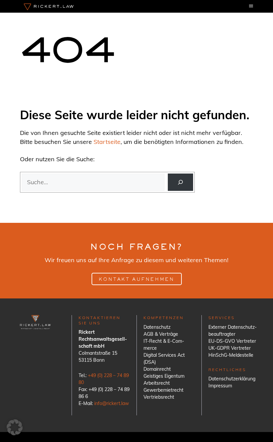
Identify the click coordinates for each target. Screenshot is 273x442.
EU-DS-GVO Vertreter (232, 341)
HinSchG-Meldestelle (230, 355)
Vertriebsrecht (158, 397)
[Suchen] (180, 182)
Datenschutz (156, 327)
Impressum (220, 386)
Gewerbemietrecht (163, 390)
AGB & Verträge (160, 334)
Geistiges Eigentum (163, 376)
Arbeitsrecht (156, 383)
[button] (14, 427)
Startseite (107, 142)
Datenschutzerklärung (231, 379)
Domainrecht (157, 369)
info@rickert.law (111, 403)
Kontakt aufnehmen (136, 280)
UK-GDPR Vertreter (229, 348)
